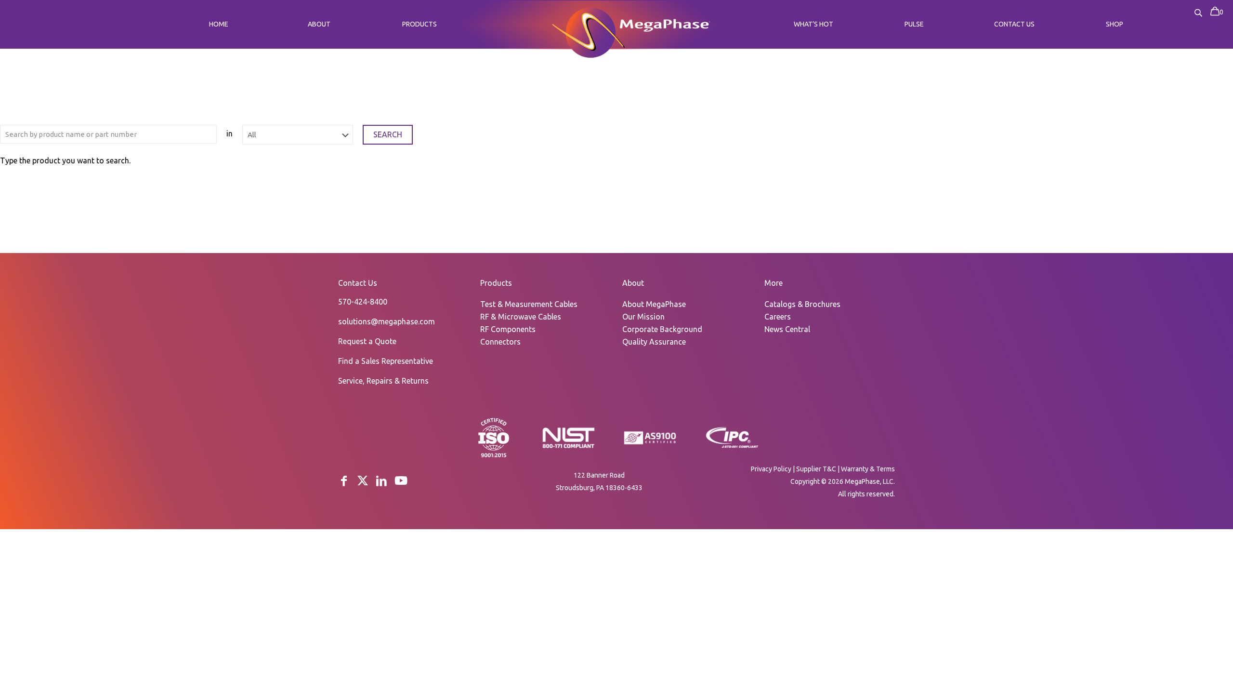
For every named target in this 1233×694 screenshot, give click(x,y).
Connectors (500, 341)
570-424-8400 (362, 301)
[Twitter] (362, 480)
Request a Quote (367, 341)
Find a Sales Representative (385, 361)
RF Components (508, 329)
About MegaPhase (654, 304)
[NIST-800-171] (568, 447)
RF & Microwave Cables (520, 316)
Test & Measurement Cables (528, 304)
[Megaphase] (588, 31)
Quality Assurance (654, 341)
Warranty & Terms (868, 469)
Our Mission (643, 316)
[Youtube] (400, 480)
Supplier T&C (816, 469)
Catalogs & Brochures (802, 304)
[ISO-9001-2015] (493, 456)
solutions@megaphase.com (386, 321)
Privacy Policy (771, 469)
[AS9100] (650, 444)
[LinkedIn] (381, 480)
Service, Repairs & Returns (383, 380)
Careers (777, 316)
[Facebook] (344, 480)
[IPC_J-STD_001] (732, 447)
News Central (787, 329)
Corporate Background (662, 329)
